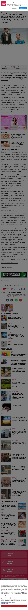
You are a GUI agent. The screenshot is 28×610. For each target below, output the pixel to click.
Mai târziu (14, 8)
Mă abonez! (23, 8)
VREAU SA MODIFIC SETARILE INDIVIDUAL (14, 607)
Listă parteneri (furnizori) (4, 603)
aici (16, 592)
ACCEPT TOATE (14, 606)
